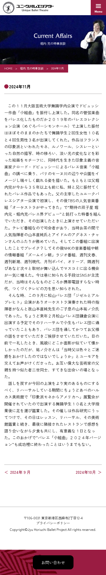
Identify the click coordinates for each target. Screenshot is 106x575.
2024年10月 (86, 472)
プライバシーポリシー (53, 522)
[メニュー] (98, 7)
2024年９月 (20, 472)
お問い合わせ (53, 562)
